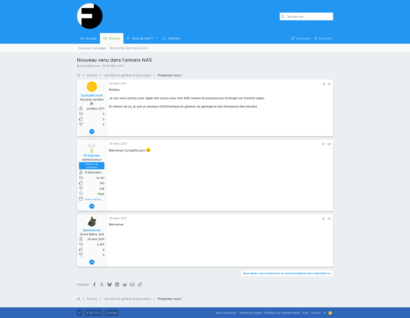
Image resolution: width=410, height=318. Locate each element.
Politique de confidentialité (282, 312)
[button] (156, 38)
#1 (329, 84)
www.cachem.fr (95, 199)
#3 (329, 218)
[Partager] (324, 84)
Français (111, 312)
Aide (306, 312)
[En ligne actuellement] (92, 151)
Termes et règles (250, 312)
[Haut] (324, 312)
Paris (101, 194)
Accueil (316, 312)
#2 (329, 144)
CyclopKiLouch (90, 65)
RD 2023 (95, 312)
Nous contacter (226, 312)
